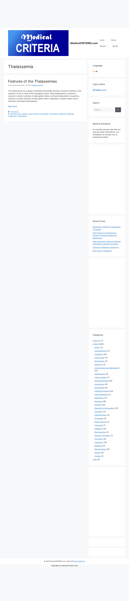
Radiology (98, 446)
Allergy (97, 348)
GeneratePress (79, 561)
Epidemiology (99, 374)
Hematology (14, 112)
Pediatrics (98, 429)
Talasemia (62, 114)
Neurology (98, 401)
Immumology (99, 388)
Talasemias (70, 114)
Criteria (113, 40)
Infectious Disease (101, 391)
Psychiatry (98, 439)
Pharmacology (100, 432)
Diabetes (98, 365)
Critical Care (99, 358)
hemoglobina (53, 114)
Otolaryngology (100, 422)
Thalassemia (12, 116)
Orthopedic (99, 418)
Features (37, 114)
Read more (12, 106)
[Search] (118, 109)
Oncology (98, 412)
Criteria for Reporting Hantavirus (106, 247)
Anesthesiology (100, 351)
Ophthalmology (100, 415)
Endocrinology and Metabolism (106, 368)
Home (102, 40)
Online (100, 90)
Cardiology (98, 354)
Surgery (97, 453)
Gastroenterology (101, 381)
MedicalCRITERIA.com (84, 43)
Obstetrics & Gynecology (104, 408)
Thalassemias (22, 116)
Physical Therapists (102, 436)
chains (31, 114)
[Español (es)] (94, 71)
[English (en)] (96, 71)
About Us (96, 341)
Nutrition (97, 405)
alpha (15, 114)
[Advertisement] (60, 14)
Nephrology (99, 398)
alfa (11, 114)
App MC (115, 46)
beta (19, 114)
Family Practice (100, 377)
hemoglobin (44, 114)
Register (103, 46)
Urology (97, 456)
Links (95, 460)
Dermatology (99, 361)
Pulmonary (98, 442)
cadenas (25, 114)
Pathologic (98, 425)
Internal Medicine (101, 395)
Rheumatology (100, 449)
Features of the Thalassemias (32, 81)
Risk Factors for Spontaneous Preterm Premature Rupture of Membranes (105, 235)
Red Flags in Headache (102, 251)
